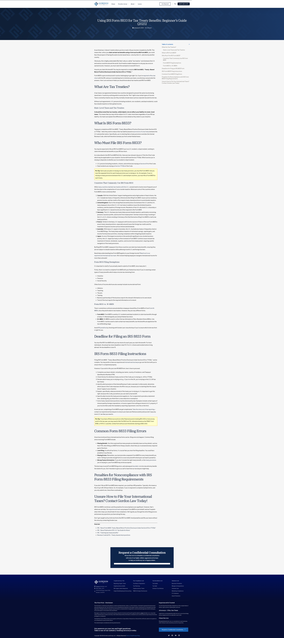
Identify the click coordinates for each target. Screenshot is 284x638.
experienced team (114, 509)
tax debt (135, 466)
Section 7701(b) (120, 166)
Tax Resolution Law (157, 580)
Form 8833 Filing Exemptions (172, 63)
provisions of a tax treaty (141, 131)
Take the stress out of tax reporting (143, 409)
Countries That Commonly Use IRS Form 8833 (175, 59)
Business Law (175, 580)
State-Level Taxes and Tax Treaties (174, 50)
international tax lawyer (132, 362)
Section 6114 (144, 163)
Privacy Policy (136, 635)
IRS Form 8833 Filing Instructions (172, 71)
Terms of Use (129, 635)
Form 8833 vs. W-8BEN (170, 65)
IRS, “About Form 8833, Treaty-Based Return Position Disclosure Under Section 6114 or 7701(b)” (126, 528)
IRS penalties (102, 327)
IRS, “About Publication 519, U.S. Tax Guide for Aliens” (113, 530)
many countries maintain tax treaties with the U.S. (113, 187)
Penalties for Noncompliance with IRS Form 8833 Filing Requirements (175, 77)
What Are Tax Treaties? (169, 47)
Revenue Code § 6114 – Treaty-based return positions (113, 535)
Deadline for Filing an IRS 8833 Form (173, 68)
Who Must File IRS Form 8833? (171, 55)
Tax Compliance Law (138, 580)
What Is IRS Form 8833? (169, 53)
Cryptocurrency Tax (119, 580)
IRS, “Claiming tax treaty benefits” (108, 533)
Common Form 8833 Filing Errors (172, 74)
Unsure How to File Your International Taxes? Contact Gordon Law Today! (175, 82)
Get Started (165, 4)
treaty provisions (151, 460)
